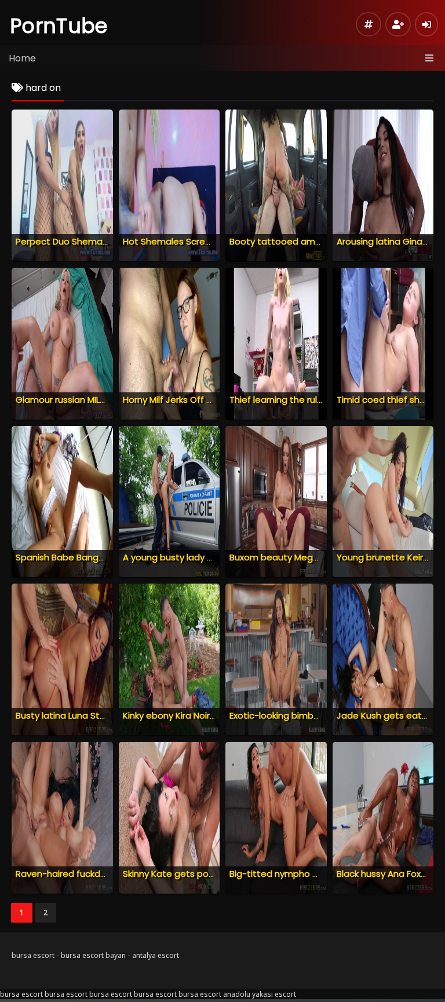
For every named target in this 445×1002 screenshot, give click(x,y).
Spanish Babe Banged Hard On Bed (91, 557)
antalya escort (155, 955)
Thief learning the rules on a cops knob (312, 399)
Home (22, 58)
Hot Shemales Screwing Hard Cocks (199, 241)
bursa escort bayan (93, 955)
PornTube (59, 26)
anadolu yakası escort (259, 994)
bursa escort (33, 955)
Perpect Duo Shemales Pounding (86, 241)
